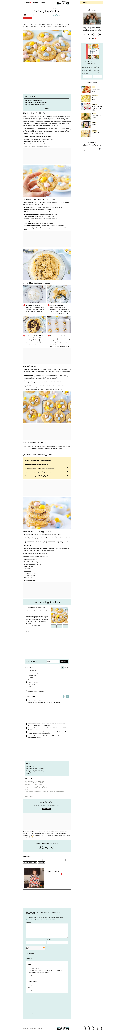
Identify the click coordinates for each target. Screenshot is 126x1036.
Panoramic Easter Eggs (30, 559)
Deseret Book (97, 76)
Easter (63, 859)
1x (62, 667)
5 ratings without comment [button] (51, 912)
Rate (65, 626)
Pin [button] (59, 626)
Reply (32, 975)
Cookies (39, 859)
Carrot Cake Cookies (30, 580)
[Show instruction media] (65, 696)
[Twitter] (92, 34)
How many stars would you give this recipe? (45, 919)
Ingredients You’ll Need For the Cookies (37, 102)
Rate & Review (46, 808)
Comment (28, 922)
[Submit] (81, 2)
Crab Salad (95, 124)
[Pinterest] (88, 34)
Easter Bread (27, 568)
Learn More (91, 38)
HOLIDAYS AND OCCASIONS (30, 862)
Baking (25, 859)
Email (49, 939)
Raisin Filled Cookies (29, 578)
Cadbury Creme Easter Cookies (32, 564)
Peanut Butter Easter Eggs (31, 562)
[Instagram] (96, 34)
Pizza (93, 87)
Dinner (93, 113)
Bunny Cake (27, 571)
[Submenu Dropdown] (30, 2)
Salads (94, 122)
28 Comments (48, 14)
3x (67, 667)
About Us (43, 2)
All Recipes (27, 2)
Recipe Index (37, 7)
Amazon (87, 76)
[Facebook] (84, 34)
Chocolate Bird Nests (30, 573)
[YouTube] (99, 34)
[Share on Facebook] (41, 847)
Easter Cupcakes (28, 566)
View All (47, 108)
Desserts (47, 7)
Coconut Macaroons (29, 575)
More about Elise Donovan (53, 874)
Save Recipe (64, 661)
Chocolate (32, 859)
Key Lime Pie (96, 133)
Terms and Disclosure (74, 1033)
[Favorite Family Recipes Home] (63, 3)
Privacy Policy (65, 1033)
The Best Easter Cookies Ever (35, 100)
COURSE (42, 7)
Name (27, 939)
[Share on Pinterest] (47, 847)
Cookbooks (36, 2)
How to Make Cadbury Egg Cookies (36, 104)
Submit (99, 148)
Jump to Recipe (27, 18)
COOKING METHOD (48, 859)
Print (53, 626)
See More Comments (32, 1013)
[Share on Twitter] (52, 847)
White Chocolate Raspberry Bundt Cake (97, 108)
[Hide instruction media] (67, 696)
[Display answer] (67, 460)
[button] (54, 15)
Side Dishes (94, 95)
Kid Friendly (41, 862)
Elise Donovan (29, 14)
